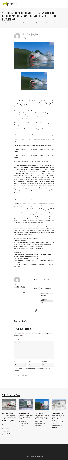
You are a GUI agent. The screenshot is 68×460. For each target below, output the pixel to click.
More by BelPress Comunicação (26, 293)
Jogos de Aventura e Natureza (45, 303)
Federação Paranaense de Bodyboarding (46, 296)
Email (29, 361)
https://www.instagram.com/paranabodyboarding (40, 264)
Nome (15, 361)
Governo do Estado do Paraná (45, 299)
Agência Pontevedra (39, 456)
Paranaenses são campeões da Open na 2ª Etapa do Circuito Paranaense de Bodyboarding (58, 417)
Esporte (26, 38)
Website (44, 361)
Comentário (17, 339)
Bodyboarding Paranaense (46, 292)
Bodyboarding (46, 288)
